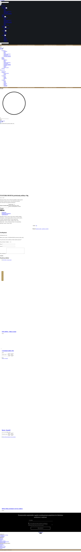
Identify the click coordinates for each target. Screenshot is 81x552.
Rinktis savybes (4, 492)
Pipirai (3, 57)
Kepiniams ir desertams (7, 55)
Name (1, 244)
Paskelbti (1, 255)
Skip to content (2, 0)
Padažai (5, 77)
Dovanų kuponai (6, 73)
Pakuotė (4, 205)
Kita (4, 79)
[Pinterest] (2, 210)
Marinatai (5, 78)
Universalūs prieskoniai (7, 56)
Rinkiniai (3, 68)
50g (36, 225)
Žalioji (5, 80)
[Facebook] (0, 210)
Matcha (5, 84)
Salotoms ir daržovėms (7, 62)
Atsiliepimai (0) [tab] (5, 214)
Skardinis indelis (38, 228)
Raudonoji (5, 83)
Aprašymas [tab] (4, 212)
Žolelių (5, 81)
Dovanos (3, 72)
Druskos (3, 58)
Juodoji (5, 82)
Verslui (5, 74)
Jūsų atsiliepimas (3, 253)
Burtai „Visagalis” (6, 486)
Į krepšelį (1, 208)
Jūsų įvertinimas (3, 241)
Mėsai (5, 52)
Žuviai (5, 53)
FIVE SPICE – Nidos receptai (9, 331)
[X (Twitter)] (1, 210)
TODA (5, 66)
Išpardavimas (4, 71)
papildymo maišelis (45, 228)
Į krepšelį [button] (3, 334)
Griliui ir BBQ (6, 54)
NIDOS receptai (6, 67)
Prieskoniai (3, 50)
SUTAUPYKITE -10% (2, 276)
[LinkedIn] (3, 210)
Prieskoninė (5, 85)
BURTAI (5, 65)
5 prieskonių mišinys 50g (8, 407)
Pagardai (3, 75)
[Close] (2, 272)
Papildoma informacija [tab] (6, 213)
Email (1, 246)
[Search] (1, 47)
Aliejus (5, 76)
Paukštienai (5, 51)
